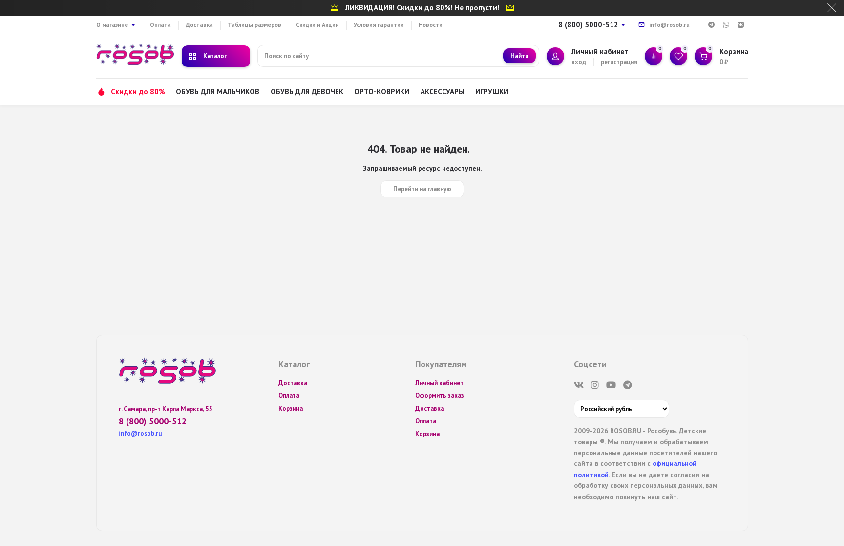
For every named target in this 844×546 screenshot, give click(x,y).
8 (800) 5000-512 (588, 24)
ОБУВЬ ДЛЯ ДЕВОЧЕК (307, 91)
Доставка (199, 24)
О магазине (112, 24)
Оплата (160, 24)
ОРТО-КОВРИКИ (381, 91)
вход (578, 62)
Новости (431, 24)
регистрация (619, 62)
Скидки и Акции (317, 24)
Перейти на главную (422, 189)
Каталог (215, 56)
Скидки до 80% (138, 91)
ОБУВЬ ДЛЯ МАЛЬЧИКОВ (217, 91)
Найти (519, 56)
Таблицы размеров (254, 24)
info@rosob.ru (669, 24)
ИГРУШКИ (491, 91)
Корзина (290, 408)
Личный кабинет (439, 383)
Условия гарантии (379, 24)
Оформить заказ (439, 396)
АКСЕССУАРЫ (442, 91)
